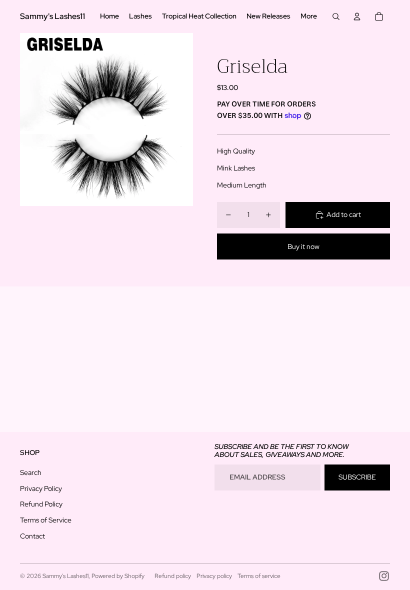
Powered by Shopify (118, 576)
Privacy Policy (41, 488)
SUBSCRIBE (357, 477)
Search (31, 472)
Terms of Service (46, 520)
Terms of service (259, 576)
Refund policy (172, 576)
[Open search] (336, 17)
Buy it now (304, 246)
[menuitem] (308, 17)
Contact (32, 536)
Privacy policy (214, 576)
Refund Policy (41, 504)
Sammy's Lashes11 (65, 576)
